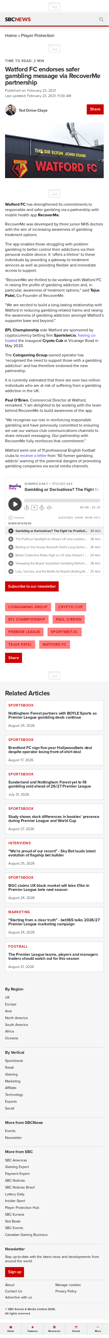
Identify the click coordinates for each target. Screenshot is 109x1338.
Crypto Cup (70, 607)
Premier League (24, 632)
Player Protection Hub (22, 1207)
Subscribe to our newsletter (32, 586)
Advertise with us (18, 1297)
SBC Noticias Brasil (20, 1187)
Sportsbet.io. (64, 632)
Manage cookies (68, 1285)
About (9, 1285)
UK (7, 997)
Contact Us (13, 1291)
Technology (14, 1094)
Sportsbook (14, 1060)
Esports (11, 1101)
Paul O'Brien (69, 619)
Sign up (14, 1272)
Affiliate (10, 1088)
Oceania (11, 1038)
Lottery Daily (15, 1194)
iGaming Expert (17, 1167)
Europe (10, 1004)
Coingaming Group (28, 607)
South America (16, 1024)
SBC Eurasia (14, 1214)
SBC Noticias (15, 1180)
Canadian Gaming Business (26, 1234)
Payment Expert (17, 1173)
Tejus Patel (20, 644)
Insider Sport (15, 1200)
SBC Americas (16, 1160)
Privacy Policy (66, 1291)
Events (10, 1131)
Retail (9, 1067)
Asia (8, 1011)
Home (11, 35)
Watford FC (54, 644)
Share (95, 109)
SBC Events (14, 1228)
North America (16, 1018)
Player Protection (37, 35)
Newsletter (13, 1137)
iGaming (11, 1074)
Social (9, 1108)
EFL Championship (26, 619)
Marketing (12, 1081)
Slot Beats (13, 1221)
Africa (9, 1031)
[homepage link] (18, 19)
